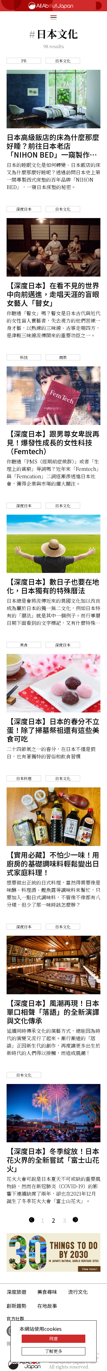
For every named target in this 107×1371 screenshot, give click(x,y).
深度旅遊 (16, 1291)
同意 (53, 1338)
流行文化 (78, 1291)
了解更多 (53, 1351)
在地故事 (47, 1305)
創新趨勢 (16, 1305)
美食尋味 (47, 1291)
